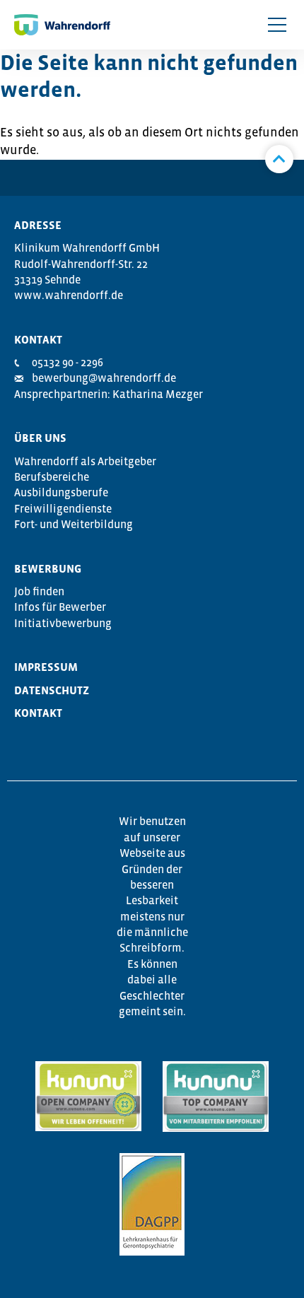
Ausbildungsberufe (61, 492)
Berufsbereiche (51, 476)
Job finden (39, 591)
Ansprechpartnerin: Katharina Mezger (108, 393)
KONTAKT (38, 712)
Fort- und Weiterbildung (73, 524)
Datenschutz (51, 690)
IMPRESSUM (46, 666)
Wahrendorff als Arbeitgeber (85, 461)
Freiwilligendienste (63, 508)
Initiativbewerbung (63, 622)
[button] (277, 25)
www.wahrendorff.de (68, 294)
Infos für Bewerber (60, 606)
